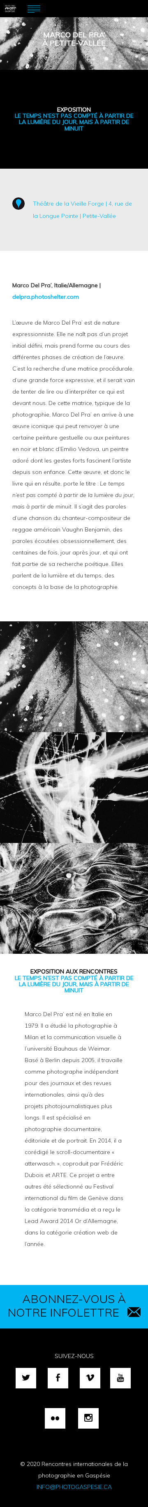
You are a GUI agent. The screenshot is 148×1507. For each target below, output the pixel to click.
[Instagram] (88, 1418)
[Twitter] (26, 1378)
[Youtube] (120, 1378)
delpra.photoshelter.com (45, 296)
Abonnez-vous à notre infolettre (66, 1305)
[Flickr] (55, 1418)
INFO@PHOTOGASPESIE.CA (74, 1487)
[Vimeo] (90, 1378)
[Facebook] (58, 1378)
